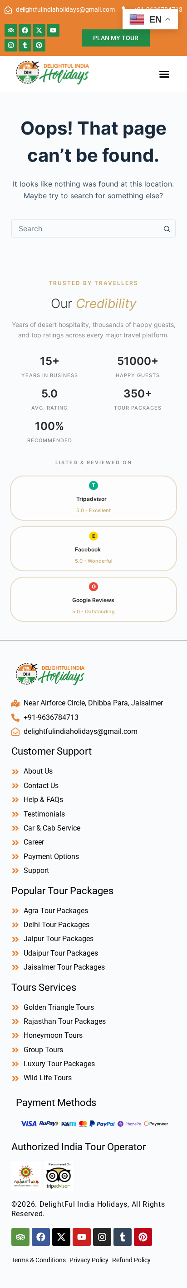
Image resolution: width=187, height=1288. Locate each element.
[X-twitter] (39, 30)
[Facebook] (25, 30)
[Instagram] (11, 45)
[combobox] (85, 228)
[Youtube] (53, 30)
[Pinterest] (39, 45)
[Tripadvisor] (11, 30)
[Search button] (166, 228)
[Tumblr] (25, 45)
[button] (164, 74)
